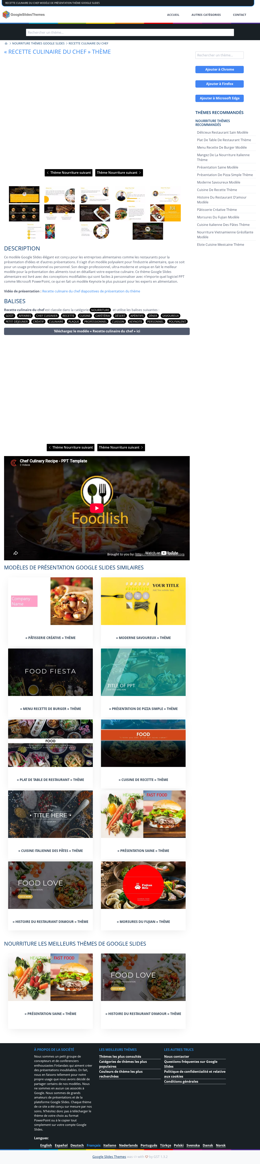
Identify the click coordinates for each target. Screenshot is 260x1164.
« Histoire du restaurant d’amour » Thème (50, 921)
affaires (25, 316)
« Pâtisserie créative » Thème (50, 638)
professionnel (95, 321)
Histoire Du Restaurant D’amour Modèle (222, 199)
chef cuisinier (46, 316)
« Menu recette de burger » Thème (50, 709)
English (46, 1145)
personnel (155, 321)
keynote (135, 321)
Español (61, 1145)
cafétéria (102, 316)
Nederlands (128, 1145)
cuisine (84, 316)
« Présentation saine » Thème (143, 850)
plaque (73, 321)
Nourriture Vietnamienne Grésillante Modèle (225, 234)
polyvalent (177, 321)
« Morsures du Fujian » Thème (143, 921)
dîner (153, 316)
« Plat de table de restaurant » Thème (50, 779)
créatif (38, 321)
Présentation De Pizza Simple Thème (225, 175)
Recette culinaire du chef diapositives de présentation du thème (91, 291)
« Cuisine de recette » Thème (143, 779)
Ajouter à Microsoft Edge (219, 98)
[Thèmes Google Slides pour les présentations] (6, 43)
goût (10, 316)
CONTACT (239, 15)
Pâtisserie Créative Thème (217, 209)
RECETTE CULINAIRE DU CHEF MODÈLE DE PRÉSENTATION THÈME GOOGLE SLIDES (52, 3)
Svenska (193, 1145)
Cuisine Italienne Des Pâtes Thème (223, 224)
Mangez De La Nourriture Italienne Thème (223, 157)
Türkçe (165, 1145)
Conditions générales (181, 1081)
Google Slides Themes (109, 1156)
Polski (179, 1145)
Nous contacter (176, 1056)
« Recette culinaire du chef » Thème (57, 51)
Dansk (208, 1145)
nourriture (100, 310)
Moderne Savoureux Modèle (218, 182)
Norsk (221, 1145)
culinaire (56, 321)
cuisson (118, 321)
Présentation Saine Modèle (217, 167)
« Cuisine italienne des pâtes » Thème (50, 850)
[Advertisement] (97, 389)
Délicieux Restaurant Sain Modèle (222, 132)
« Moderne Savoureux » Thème (143, 638)
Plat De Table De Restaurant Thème (224, 140)
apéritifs (137, 316)
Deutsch (77, 1145)
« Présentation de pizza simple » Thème (143, 709)
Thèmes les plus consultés (120, 1056)
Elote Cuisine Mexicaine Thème (220, 244)
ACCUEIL (173, 15)
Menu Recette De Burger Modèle (222, 147)
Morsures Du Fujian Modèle (218, 217)
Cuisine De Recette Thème (217, 190)
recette (68, 316)
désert (120, 316)
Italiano (109, 1145)
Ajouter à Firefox (219, 84)
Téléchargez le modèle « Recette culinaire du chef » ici (97, 331)
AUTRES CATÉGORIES (206, 15)
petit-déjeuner (17, 321)
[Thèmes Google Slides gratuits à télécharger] (24, 14)
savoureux (170, 316)
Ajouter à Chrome (219, 69)
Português (149, 1145)
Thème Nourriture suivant (70, 172)
